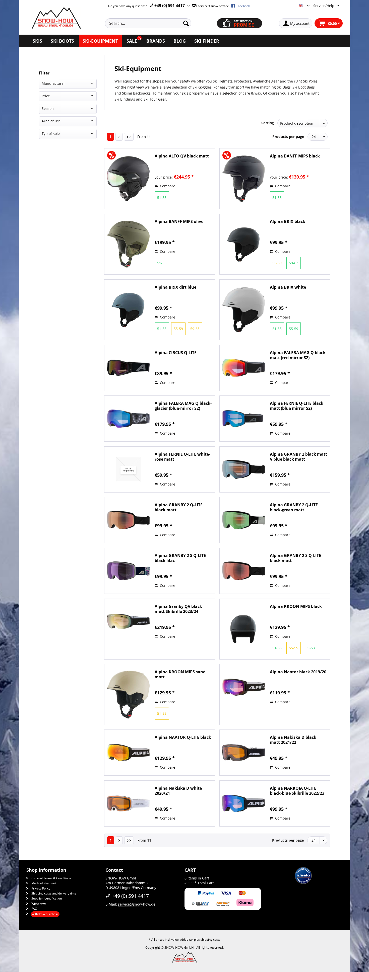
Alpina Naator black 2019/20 (298, 672)
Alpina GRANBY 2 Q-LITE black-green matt (294, 507)
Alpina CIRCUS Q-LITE (176, 352)
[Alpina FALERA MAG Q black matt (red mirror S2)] (243, 368)
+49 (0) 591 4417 (169, 5)
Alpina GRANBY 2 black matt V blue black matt (298, 457)
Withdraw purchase (45, 914)
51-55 (161, 197)
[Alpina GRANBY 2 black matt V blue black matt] (243, 469)
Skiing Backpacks (136, 93)
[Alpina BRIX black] (243, 244)
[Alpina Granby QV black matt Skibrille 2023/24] (128, 621)
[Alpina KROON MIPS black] (243, 629)
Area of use (51, 121)
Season (48, 108)
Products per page (288, 136)
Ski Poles (310, 81)
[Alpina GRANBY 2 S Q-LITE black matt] (243, 571)
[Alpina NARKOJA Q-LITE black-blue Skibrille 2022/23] (243, 803)
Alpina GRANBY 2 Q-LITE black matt (179, 507)
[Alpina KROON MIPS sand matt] (128, 694)
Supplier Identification (46, 898)
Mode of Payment (43, 883)
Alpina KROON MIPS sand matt (180, 674)
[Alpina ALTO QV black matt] (128, 178)
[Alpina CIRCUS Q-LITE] (128, 368)
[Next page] (118, 137)
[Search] (186, 23)
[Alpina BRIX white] (243, 310)
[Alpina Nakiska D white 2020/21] (128, 803)
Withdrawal (39, 904)
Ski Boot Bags (303, 87)
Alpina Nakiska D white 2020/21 (178, 791)
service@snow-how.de (136, 904)
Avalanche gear (266, 81)
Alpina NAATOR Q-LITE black (183, 737)
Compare (167, 186)
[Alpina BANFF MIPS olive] (128, 244)
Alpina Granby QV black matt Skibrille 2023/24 (178, 609)
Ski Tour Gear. (155, 99)
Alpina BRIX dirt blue (175, 287)
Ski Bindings (124, 99)
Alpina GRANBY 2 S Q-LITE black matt (295, 558)
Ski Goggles (202, 87)
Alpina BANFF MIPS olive (179, 221)
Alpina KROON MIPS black (296, 606)
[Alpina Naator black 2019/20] (243, 687)
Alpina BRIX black (287, 221)
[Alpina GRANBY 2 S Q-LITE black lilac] (128, 571)
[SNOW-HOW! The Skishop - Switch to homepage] (55, 18)
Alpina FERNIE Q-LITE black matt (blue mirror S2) (296, 406)
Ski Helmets (222, 81)
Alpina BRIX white (288, 287)
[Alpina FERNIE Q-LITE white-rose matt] (128, 469)
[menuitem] (154, 23)
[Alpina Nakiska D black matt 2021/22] (243, 752)
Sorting (267, 122)
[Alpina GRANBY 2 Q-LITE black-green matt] (243, 520)
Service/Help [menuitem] (324, 5)
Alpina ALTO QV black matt (182, 156)
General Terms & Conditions (51, 878)
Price (46, 96)
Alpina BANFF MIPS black (295, 156)
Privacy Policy (40, 888)
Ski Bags (284, 87)
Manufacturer (53, 83)
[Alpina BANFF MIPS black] (243, 178)
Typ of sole (51, 133)
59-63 (293, 263)
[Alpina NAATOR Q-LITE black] (128, 752)
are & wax (252, 93)
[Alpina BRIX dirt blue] (128, 310)
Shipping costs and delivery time (53, 893)
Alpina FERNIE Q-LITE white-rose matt (182, 457)
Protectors (242, 81)
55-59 (277, 263)
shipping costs (210, 939)
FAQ (34, 909)
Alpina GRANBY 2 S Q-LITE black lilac (180, 558)
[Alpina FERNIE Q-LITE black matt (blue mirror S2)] (243, 418)
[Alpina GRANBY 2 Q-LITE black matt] (128, 520)
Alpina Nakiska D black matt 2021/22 (293, 740)
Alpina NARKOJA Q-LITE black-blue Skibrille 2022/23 (297, 791)
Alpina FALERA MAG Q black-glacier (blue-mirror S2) (183, 406)
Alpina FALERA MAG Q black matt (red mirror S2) (298, 355)
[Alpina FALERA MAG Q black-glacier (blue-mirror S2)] (128, 418)
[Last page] (129, 137)
